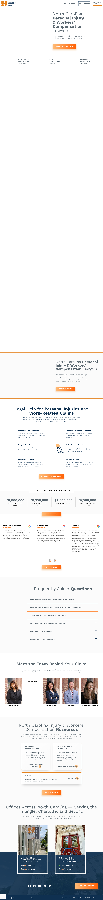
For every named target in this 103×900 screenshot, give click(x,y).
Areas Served (39, 3)
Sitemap (22, 897)
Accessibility (30, 897)
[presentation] (50, 560)
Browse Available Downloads (67, 766)
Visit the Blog (73, 778)
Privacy (15, 897)
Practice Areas (29, 3)
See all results (51, 514)
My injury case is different (51, 476)
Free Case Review (84, 3)
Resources (48, 3)
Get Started (51, 792)
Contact (55, 3)
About (20, 3)
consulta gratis (97, 3)
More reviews (51, 567)
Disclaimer (7, 897)
